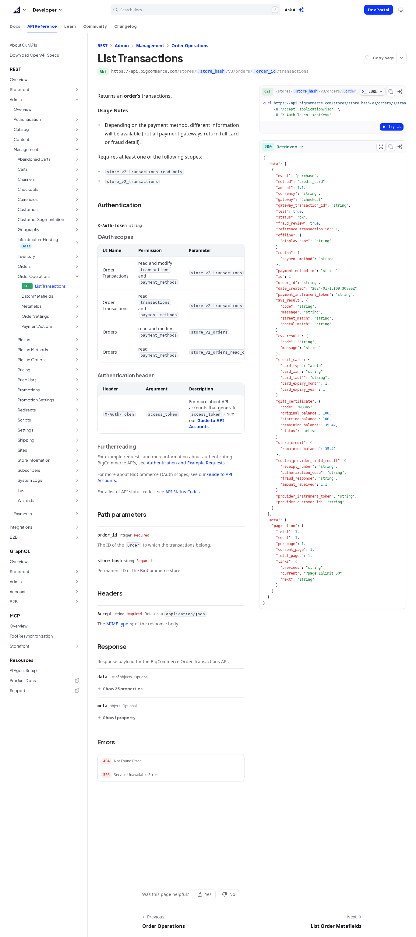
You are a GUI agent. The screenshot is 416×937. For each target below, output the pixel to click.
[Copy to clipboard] (390, 91)
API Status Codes (182, 492)
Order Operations (189, 45)
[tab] (15, 26)
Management (150, 45)
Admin (122, 45)
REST (102, 45)
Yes (208, 894)
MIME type (117, 624)
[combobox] (284, 147)
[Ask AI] (400, 91)
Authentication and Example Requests (186, 463)
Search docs (198, 9)
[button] (20, 10)
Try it (394, 126)
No (232, 894)
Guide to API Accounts (206, 423)
